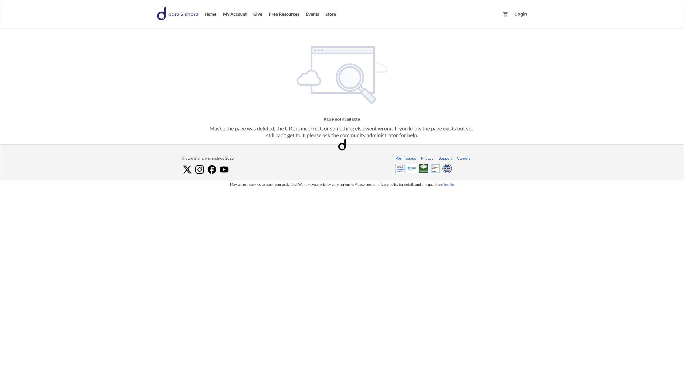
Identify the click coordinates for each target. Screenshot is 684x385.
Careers (464, 158)
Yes (446, 184)
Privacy (427, 158)
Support (445, 158)
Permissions (405, 158)
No (451, 184)
